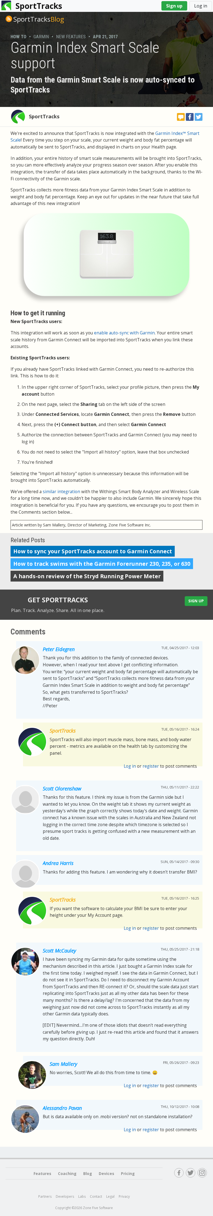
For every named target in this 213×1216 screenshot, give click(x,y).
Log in (200, 6)
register (151, 766)
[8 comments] (181, 117)
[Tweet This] (198, 117)
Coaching (67, 1173)
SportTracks (39, 6)
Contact (96, 1196)
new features (71, 36)
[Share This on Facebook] (190, 117)
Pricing (128, 1173)
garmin (41, 36)
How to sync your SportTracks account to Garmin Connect (92, 551)
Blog (38, 19)
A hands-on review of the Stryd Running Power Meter (87, 576)
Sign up (174, 6)
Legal (110, 1196)
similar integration (61, 492)
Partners (45, 1196)
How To (18, 36)
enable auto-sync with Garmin (124, 333)
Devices (106, 1173)
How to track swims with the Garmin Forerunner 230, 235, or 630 (101, 563)
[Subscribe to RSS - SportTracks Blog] (9, 19)
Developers (65, 1196)
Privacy (124, 1196)
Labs (82, 1196)
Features (42, 1173)
